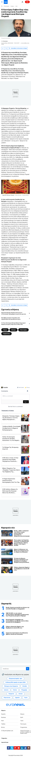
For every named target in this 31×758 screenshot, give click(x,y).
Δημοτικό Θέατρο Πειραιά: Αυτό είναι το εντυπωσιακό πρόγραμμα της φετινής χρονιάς (13, 313)
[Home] (1, 6)
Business (3, 717)
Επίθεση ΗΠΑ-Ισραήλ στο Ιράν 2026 (15, 682)
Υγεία (25, 697)
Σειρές (12, 6)
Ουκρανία (11, 693)
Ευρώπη (3, 714)
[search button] (27, 668)
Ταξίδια (3, 724)
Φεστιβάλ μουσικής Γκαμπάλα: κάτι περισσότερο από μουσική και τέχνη (10, 318)
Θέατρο (13, 329)
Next (2, 720)
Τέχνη (5, 329)
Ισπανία (6, 690)
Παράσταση (6, 333)
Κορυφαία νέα (8, 528)
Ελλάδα (24, 686)
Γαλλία (15, 690)
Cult (16, 6)
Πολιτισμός (6, 6)
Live (27, 2)
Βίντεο (3, 727)
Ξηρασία (17, 697)
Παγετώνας (7, 697)
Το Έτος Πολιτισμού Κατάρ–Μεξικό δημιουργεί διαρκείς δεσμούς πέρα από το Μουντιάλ (13, 323)
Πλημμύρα (24, 690)
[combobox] (15, 668)
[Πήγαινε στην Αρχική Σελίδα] (6, 2)
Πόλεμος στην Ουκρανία (11, 686)
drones (20, 693)
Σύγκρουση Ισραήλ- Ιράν (15, 678)
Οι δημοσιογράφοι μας (7, 730)
